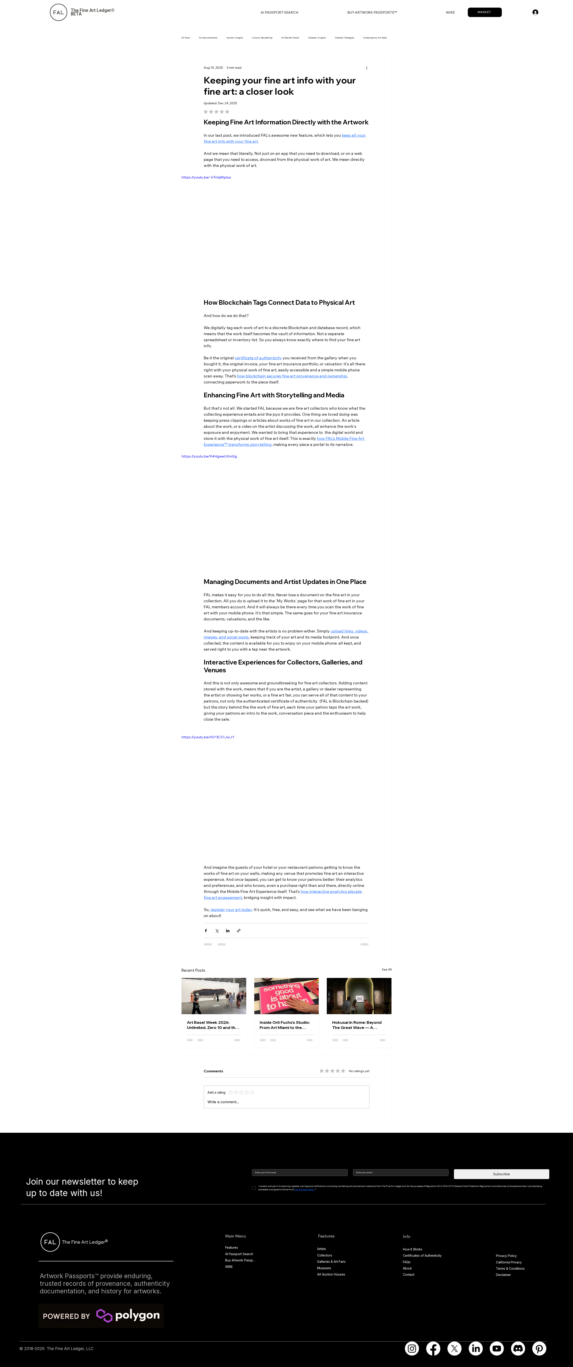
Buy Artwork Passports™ (241, 1260)
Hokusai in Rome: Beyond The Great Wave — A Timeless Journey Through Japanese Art (358, 1025)
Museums (324, 1268)
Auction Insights (235, 37)
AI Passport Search (239, 1254)
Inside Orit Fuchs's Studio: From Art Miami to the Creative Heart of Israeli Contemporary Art (285, 1025)
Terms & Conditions (510, 1268)
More (365, 37)
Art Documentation (208, 37)
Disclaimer (503, 1275)
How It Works (412, 1249)
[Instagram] (412, 1348)
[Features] (251, 1247)
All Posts (185, 37)
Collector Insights (317, 37)
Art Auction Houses (331, 1274)
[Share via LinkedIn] (228, 930)
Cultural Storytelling (262, 37)
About (407, 1268)
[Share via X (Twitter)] (217, 930)
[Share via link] (239, 930)
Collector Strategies (344, 37)
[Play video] (286, 234)
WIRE (229, 1267)
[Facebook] (433, 1348)
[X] (454, 1348)
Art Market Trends (290, 37)
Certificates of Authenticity (422, 1255)
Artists (321, 1249)
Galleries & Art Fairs (331, 1261)
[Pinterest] (539, 1348)
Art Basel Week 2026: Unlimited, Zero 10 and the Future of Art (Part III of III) (212, 1025)
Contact (408, 1274)
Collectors (324, 1255)
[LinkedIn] (476, 1348)
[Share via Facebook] (206, 930)
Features (231, 1247)
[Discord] (518, 1348)
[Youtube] (497, 1348)
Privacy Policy (506, 1256)
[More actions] (366, 67)
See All (387, 969)
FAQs (407, 1262)
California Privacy (509, 1262)
